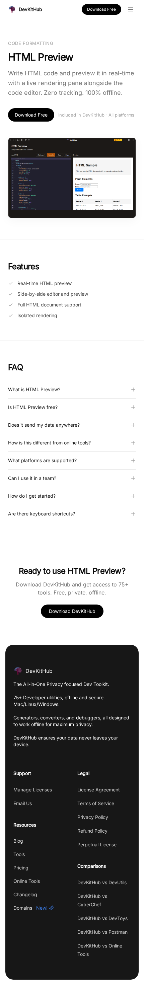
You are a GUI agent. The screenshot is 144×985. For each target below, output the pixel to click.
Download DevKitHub (72, 611)
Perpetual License (97, 844)
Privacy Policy (92, 817)
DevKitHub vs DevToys (102, 918)
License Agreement (98, 789)
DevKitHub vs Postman (102, 932)
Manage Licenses (32, 789)
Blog (18, 841)
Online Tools (26, 881)
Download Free (101, 9)
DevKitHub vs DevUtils (102, 882)
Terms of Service (95, 803)
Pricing (20, 867)
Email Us (22, 803)
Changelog (25, 894)
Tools (19, 854)
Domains (30, 908)
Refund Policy (92, 831)
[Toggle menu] (130, 9)
